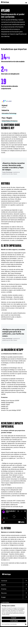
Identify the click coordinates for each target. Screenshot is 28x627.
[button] (26, 2)
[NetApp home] (6, 2)
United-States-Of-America (9, 121)
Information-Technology (9, 113)
